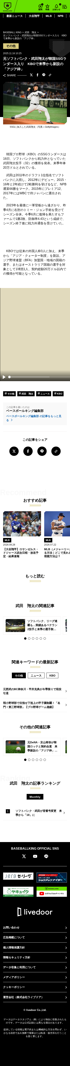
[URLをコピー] (50, 75)
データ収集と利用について (19, 967)
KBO (59, 393)
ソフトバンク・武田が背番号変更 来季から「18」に (39, 812)
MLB (49, 15)
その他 (10, 393)
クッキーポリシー (14, 987)
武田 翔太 (27, 393)
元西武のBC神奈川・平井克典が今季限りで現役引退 (32, 691)
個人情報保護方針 (14, 947)
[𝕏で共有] (31, 75)
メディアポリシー (14, 977)
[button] (25, 638)
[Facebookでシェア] (37, 75)
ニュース (45, 393)
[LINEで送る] (43, 75)
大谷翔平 (34, 15)
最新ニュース (14, 15)
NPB (60, 15)
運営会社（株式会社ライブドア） (23, 997)
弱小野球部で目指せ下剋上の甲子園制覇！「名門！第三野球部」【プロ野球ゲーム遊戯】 (31, 705)
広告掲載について (14, 937)
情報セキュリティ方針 (16, 957)
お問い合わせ (11, 927)
